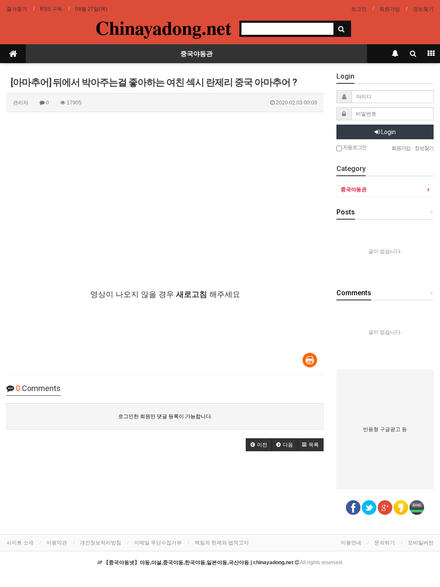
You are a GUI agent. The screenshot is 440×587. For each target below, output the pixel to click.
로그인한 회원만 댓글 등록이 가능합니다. (165, 416)
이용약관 (56, 543)
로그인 (359, 9)
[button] (259, 444)
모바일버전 (421, 543)
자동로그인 (354, 147)
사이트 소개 (20, 543)
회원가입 (389, 9)
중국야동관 (196, 54)
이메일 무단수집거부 (158, 543)
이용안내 (351, 543)
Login (388, 131)
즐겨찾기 (16, 9)
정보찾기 (423, 9)
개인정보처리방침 (100, 543)
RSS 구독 (51, 9)
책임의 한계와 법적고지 (222, 543)
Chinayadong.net (163, 27)
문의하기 (384, 543)
